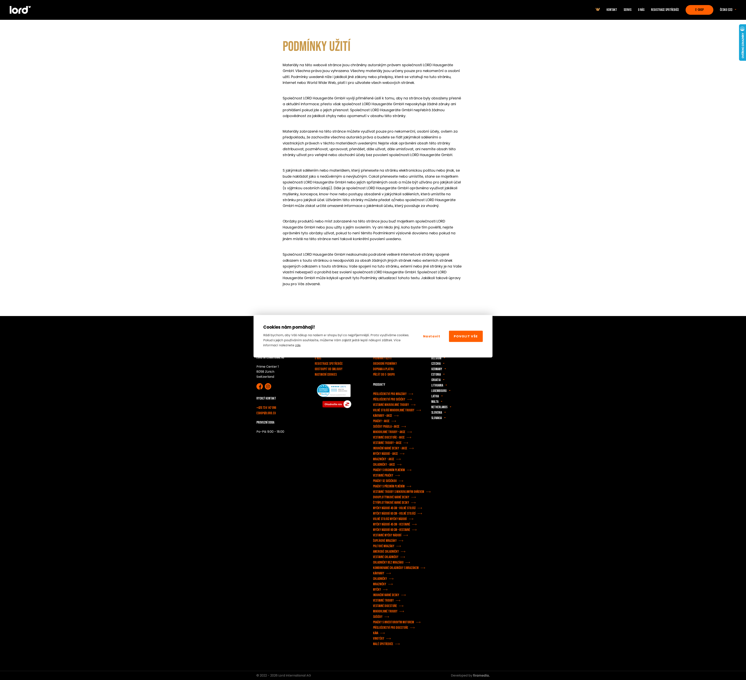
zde (298, 345)
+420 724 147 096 (266, 408)
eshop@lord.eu (266, 413)
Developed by (462, 675)
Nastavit (431, 336)
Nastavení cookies (326, 375)
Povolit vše (466, 336)
